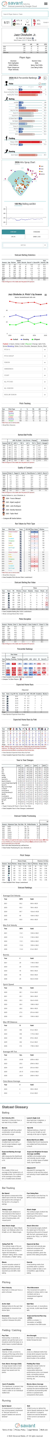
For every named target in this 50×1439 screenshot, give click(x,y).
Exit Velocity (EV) (8, 1118)
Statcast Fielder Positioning (25, 816)
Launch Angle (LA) (33, 1118)
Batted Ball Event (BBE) (35, 1140)
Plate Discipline (25, 619)
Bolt (28, 1406)
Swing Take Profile (36, 65)
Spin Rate (30, 1304)
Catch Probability (8, 1384)
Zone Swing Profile (36, 67)
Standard (36, 232)
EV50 (4, 1168)
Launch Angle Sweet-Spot (11, 1140)
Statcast (13, 232)
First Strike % (5, 796)
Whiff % (4, 794)
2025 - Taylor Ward (12, 514)
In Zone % (4, 788)
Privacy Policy (20, 1430)
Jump (29, 1349)
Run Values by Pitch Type (25, 524)
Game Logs (36, 237)
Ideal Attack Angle (8, 1226)
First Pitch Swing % (7, 798)
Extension (5, 1316)
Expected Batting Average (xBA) (11, 1153)
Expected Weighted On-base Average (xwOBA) (37, 1153)
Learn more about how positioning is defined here (15, 845)
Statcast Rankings (25, 888)
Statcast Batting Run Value (25, 582)
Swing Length (7, 1209)
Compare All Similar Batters (12, 518)
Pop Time (5, 1335)
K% (2, 802)
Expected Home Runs (25, 685)
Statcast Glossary (15, 1106)
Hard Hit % (4, 779)
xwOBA (4, 777)
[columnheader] (4, 261)
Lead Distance (7, 1349)
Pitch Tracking (25, 403)
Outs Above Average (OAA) (12, 1364)
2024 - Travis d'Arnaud (13, 498)
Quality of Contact (25, 468)
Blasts (4, 1262)
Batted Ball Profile (25, 435)
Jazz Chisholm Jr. (25, 35)
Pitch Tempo (25, 855)
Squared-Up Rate (33, 1244)
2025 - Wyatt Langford (13, 502)
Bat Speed (5, 1193)
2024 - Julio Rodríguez (13, 506)
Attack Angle (31, 1209)
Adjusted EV (31, 1168)
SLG (3, 772)
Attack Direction (32, 1226)
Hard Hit (30, 1128)
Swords (29, 1262)
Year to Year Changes (25, 760)
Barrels (4, 1128)
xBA (3, 770)
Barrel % (4, 785)
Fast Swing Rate (32, 1193)
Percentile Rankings (25, 649)
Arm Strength (31, 1335)
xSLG (3, 773)
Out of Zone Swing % (7, 792)
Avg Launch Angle (7, 787)
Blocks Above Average (35, 1384)
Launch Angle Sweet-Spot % (9, 783)
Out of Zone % (5, 790)
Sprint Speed (6, 1406)
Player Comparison (13, 67)
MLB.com (44, 1430)
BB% (3, 804)
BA (2, 768)
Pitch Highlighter (13, 63)
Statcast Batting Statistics (25, 255)
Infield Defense (13, 65)
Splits (13, 237)
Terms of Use (7, 1430)
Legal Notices (33, 1430)
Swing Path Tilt (7, 1244)
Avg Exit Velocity (6, 781)
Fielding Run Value (33, 1364)
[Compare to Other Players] (39, 77)
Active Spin (6, 1304)
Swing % (4, 800)
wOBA (3, 775)
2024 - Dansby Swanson (13, 510)
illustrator (13, 61)
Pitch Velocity (7, 1288)
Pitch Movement (33, 1288)
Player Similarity (13, 70)
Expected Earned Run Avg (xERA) (36, 1317)
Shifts (36, 63)
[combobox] (25, 14)
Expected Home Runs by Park (25, 720)
